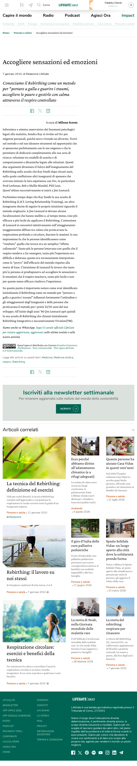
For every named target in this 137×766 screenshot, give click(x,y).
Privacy (42, 726)
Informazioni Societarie (45, 733)
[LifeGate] (68, 5)
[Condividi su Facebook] (32, 111)
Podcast (72, 15)
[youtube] (101, 753)
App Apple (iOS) (12, 710)
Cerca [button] (46, 5)
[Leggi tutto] (132, 429)
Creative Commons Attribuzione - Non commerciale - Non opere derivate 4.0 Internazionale (40, 348)
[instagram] (107, 753)
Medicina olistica (63, 357)
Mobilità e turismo (83, 24)
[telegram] (121, 753)
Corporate (10, 736)
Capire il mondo (17, 15)
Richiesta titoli (12, 731)
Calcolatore (11, 741)
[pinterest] (87, 753)
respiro (7, 362)
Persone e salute (124, 24)
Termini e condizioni (49, 739)
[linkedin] (114, 753)
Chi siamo (43, 710)
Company (42, 700)
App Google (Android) (17, 715)
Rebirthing (18, 362)
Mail (40, 720)
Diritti (21, 24)
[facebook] (73, 753)
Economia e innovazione (55, 24)
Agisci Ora (100, 15)
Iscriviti (65, 408)
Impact (128, 15)
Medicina (47, 357)
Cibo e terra (104, 24)
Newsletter (30, 5)
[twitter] (80, 753)
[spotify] (94, 753)
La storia (43, 715)
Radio (48, 15)
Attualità (9, 700)
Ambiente (8, 24)
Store (22, 5)
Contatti (42, 705)
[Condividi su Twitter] (40, 111)
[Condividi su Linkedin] (48, 111)
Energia (32, 24)
